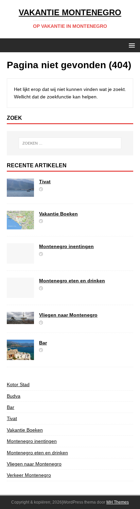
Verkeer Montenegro (29, 475)
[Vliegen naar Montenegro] (20, 320)
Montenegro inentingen (66, 246)
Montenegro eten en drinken (72, 280)
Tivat (45, 181)
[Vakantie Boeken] (20, 225)
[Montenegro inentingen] (20, 260)
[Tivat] (20, 192)
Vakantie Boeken (58, 213)
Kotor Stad (18, 384)
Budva (13, 396)
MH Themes (117, 502)
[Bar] (20, 356)
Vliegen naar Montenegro (68, 315)
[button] (130, 45)
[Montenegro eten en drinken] (20, 294)
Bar (43, 342)
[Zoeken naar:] (70, 143)
